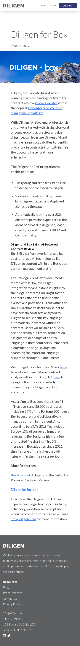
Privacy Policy (12, 604)
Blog (6, 587)
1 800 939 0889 (13, 619)
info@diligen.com (23, 519)
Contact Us (10, 598)
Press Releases (12, 592)
